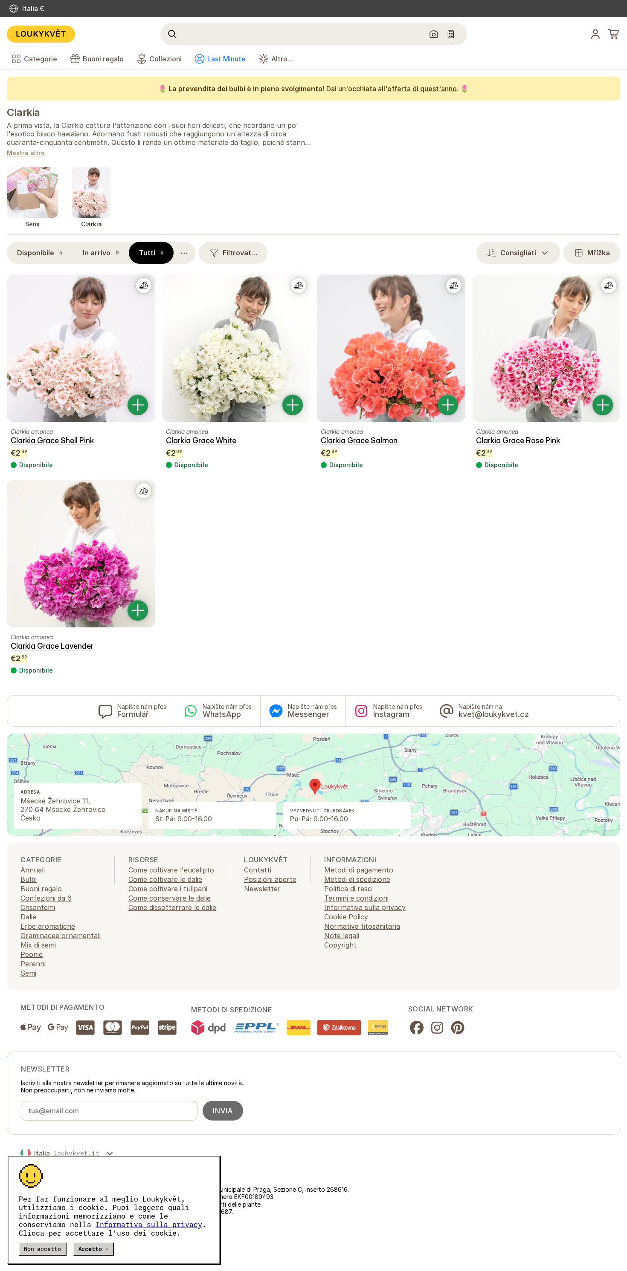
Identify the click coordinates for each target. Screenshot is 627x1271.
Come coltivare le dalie (165, 879)
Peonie (31, 954)
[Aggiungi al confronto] (143, 285)
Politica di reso (348, 888)
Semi (28, 973)
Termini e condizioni (356, 898)
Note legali (341, 935)
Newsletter (262, 888)
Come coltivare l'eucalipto (171, 870)
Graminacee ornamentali (60, 935)
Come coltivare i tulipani (167, 888)
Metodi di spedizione (357, 879)
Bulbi (28, 879)
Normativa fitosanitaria (362, 926)
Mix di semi (38, 945)
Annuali (32, 870)
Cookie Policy (346, 917)
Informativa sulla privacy (149, 1224)
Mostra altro (26, 153)
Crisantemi (37, 907)
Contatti (257, 870)
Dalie (28, 917)
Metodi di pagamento (358, 870)
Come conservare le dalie (169, 898)
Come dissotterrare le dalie (172, 907)
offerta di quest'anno (422, 88)
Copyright (340, 945)
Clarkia (23, 112)
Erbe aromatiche (47, 926)
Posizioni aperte (270, 879)
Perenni (33, 963)
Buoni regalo (41, 888)
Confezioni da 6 (46, 898)
